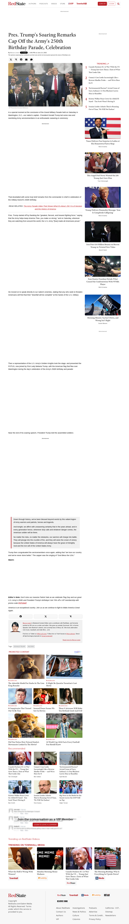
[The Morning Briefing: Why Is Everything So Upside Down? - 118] (107, 858)
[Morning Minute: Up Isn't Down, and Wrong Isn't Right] (103, 305)
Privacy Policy (95, 919)
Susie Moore (102, 323)
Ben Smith (11, 803)
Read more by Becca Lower (71, 640)
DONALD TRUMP (19, 646)
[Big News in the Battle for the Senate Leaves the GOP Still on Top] (70, 787)
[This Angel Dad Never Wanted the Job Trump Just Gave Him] (103, 162)
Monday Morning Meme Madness (47, 872)
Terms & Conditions (96, 915)
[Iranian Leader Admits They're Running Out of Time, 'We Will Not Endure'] (45, 787)
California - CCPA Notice (113, 908)
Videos (54, 4)
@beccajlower (70, 634)
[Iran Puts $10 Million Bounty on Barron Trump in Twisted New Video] (103, 231)
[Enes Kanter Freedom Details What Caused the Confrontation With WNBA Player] (103, 266)
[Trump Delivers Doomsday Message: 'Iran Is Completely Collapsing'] (103, 197)
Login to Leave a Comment (45, 825)
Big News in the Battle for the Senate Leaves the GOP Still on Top (70, 797)
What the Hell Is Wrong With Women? (20, 872)
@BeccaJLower (42, 634)
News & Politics (79, 911)
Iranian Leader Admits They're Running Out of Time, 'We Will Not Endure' (45, 797)
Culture (76, 915)
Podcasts (43, 4)
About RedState (63, 908)
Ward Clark (103, 250)
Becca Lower (14, 52)
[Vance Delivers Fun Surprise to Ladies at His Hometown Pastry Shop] (103, 128)
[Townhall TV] (81, 3)
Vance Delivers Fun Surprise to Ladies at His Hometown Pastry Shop (103, 142)
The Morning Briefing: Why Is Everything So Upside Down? (106, 872)
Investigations (79, 908)
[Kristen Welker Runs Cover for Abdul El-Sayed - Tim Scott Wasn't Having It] (19, 787)
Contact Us (61, 911)
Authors (32, 4)
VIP (57, 919)
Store (62, 4)
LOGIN (111, 4)
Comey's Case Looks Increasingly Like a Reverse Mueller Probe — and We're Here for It (44, 770)
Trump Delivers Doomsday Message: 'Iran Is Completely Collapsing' (102, 211)
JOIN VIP (102, 4)
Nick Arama (37, 803)
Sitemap (109, 911)
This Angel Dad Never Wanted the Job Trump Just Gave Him (103, 176)
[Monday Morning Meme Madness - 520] (50, 858)
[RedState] (16, 4)
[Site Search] (118, 4)
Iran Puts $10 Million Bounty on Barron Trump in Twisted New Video (102, 245)
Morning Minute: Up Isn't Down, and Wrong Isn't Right (102, 319)
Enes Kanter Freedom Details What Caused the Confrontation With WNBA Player (102, 282)
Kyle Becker (63, 777)
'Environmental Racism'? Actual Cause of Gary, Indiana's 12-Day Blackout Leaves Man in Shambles (69, 770)
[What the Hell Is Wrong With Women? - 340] (21, 858)
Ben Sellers (37, 777)
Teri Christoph (12, 777)
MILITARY (31, 646)
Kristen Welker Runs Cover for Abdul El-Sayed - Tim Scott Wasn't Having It (18, 797)
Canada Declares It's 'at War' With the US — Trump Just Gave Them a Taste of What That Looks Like (19, 770)
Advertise (93, 911)
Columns (76, 919)
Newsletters (110, 915)
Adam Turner (63, 803)
